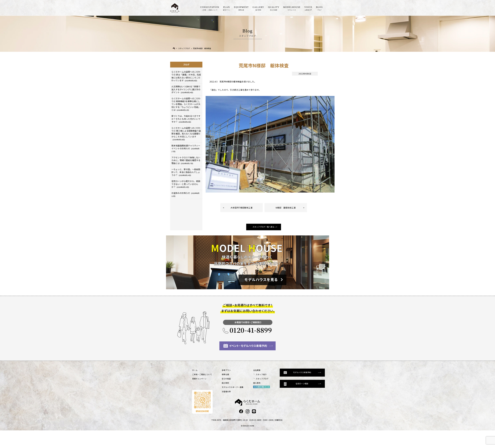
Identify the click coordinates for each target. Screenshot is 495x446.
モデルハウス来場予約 (302, 372)
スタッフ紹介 (261, 374)
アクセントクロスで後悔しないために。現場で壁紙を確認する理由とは (185, 160)
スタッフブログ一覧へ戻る (263, 227)
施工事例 (225, 383)
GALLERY (258, 8)
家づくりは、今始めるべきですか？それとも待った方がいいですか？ (185, 118)
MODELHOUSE (291, 8)
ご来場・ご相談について (202, 374)
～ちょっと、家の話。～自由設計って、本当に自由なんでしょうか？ (185, 172)
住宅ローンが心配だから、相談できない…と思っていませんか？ (185, 184)
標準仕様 (225, 374)
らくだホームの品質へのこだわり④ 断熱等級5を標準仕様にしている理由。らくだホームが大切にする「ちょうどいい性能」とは (185, 104)
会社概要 (256, 370)
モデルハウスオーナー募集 (232, 387)
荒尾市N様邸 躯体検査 (202, 48)
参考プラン (226, 370)
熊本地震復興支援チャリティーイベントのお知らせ (185, 148)
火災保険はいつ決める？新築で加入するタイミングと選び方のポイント (185, 89)
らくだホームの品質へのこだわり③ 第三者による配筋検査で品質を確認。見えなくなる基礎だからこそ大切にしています (186, 133)
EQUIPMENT (241, 8)
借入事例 (256, 383)
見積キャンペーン (199, 378)
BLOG (319, 8)
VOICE (308, 8)
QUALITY (273, 8)
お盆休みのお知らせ (185, 194)
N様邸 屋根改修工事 (286, 207)
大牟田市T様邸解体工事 (241, 207)
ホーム (194, 370)
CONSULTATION (209, 8)
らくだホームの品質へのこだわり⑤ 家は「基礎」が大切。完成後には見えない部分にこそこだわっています (186, 76)
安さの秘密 (226, 378)
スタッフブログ (184, 48)
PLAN (226, 8)
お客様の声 (226, 391)
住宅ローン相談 (302, 383)
